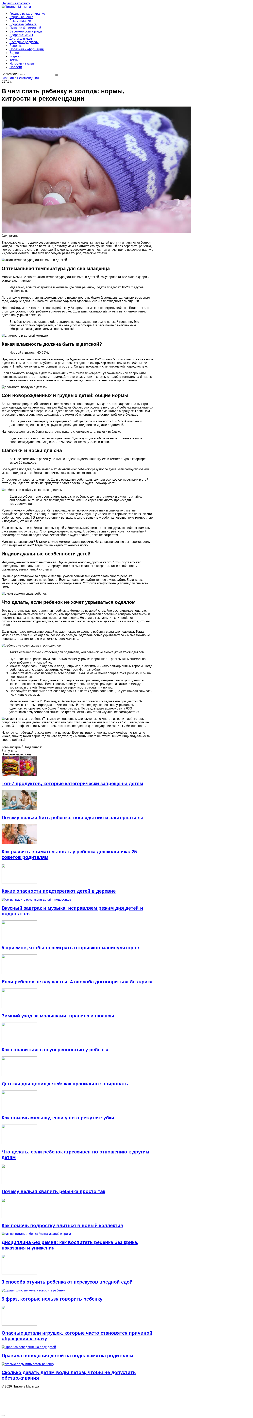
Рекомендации (20, 20)
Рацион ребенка (21, 17)
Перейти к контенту (16, 3)
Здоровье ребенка (23, 24)
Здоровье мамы (21, 35)
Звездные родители (24, 42)
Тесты (13, 60)
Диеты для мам (20, 38)
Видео (14, 52)
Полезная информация (26, 49)
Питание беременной (25, 28)
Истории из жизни (22, 63)
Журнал (15, 56)
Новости (15, 67)
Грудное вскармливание (27, 13)
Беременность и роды (25, 31)
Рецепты (15, 45)
